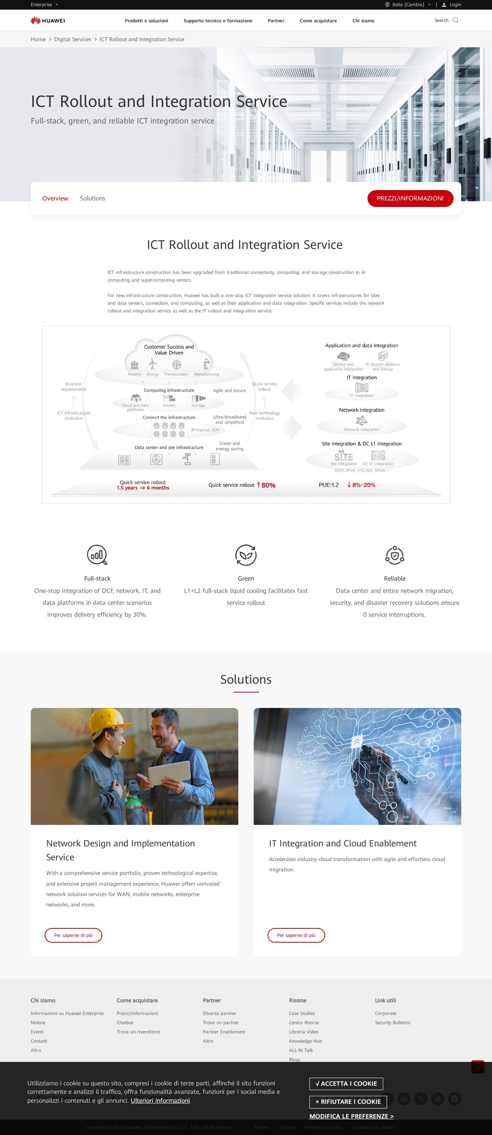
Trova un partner (221, 1022)
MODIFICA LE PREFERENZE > (351, 1116)
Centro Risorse (304, 1022)
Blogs (294, 1059)
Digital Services (72, 39)
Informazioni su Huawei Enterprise (67, 1013)
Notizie (38, 1022)
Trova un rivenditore (138, 1032)
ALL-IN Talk (301, 1050)
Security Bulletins (392, 1022)
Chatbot (125, 1022)
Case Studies (302, 1013)
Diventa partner (219, 1013)
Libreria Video (304, 1032)
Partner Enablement (224, 1032)
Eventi (37, 1032)
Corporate (385, 1013)
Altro (36, 1050)
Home (38, 39)
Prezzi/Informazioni (137, 1013)
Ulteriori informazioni (160, 1100)
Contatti (39, 1041)
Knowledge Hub (305, 1041)
